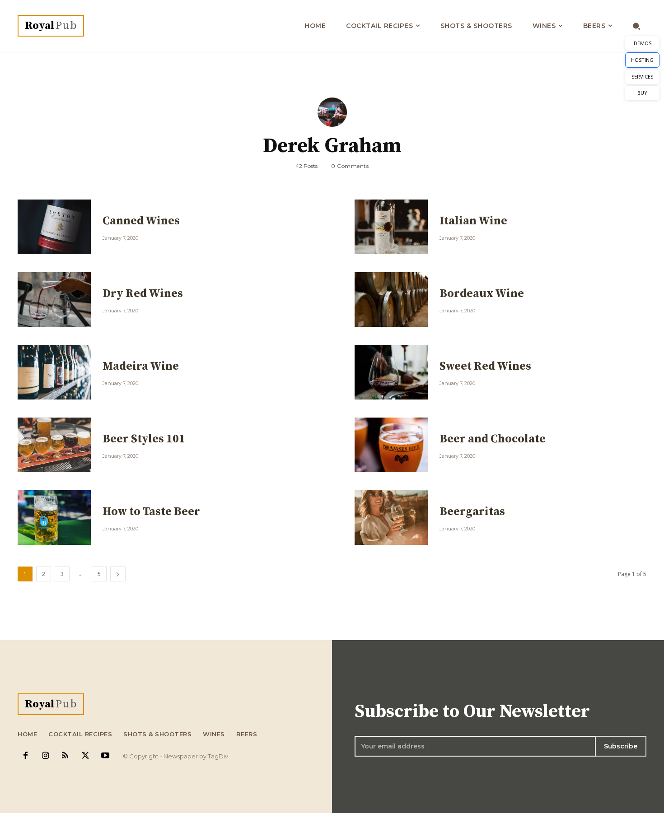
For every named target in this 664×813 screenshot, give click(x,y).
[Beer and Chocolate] (391, 445)
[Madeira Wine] (54, 372)
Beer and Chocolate (493, 439)
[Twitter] (85, 756)
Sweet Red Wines (485, 366)
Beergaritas (472, 512)
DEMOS (642, 43)
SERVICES (642, 76)
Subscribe (620, 746)
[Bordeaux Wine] (391, 299)
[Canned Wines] (54, 227)
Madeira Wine (141, 366)
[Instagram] (45, 756)
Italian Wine (473, 221)
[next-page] (118, 574)
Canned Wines (141, 221)
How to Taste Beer (151, 512)
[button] (636, 26)
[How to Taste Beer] (54, 517)
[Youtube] (105, 756)
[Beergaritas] (391, 517)
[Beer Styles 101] (54, 445)
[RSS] (65, 756)
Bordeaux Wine (482, 294)
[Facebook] (25, 756)
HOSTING (642, 59)
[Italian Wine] (391, 227)
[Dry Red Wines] (54, 299)
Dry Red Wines (143, 294)
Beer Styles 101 (144, 439)
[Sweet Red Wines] (391, 372)
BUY (642, 92)
